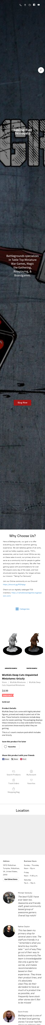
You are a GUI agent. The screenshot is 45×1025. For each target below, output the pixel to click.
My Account (31, 774)
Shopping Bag (14, 792)
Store (4, 682)
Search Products (14, 774)
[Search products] (41, 70)
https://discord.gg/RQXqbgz (14, 584)
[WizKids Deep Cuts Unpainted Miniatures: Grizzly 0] (22, 643)
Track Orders (13, 783)
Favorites (31, 783)
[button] (10, 746)
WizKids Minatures (18, 682)
